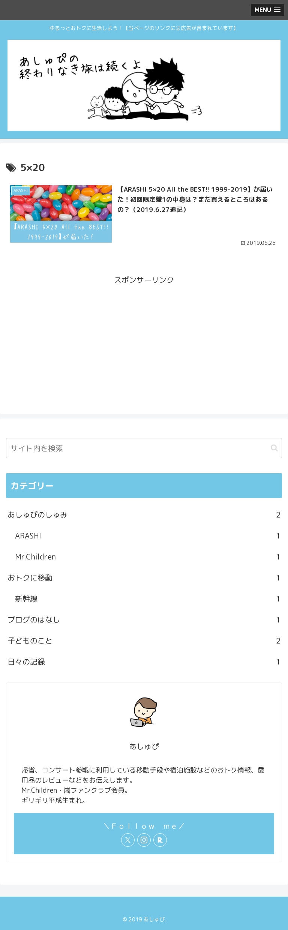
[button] (274, 448)
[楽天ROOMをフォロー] (160, 840)
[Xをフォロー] (128, 840)
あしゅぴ (144, 746)
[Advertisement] (144, 339)
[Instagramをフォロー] (144, 840)
